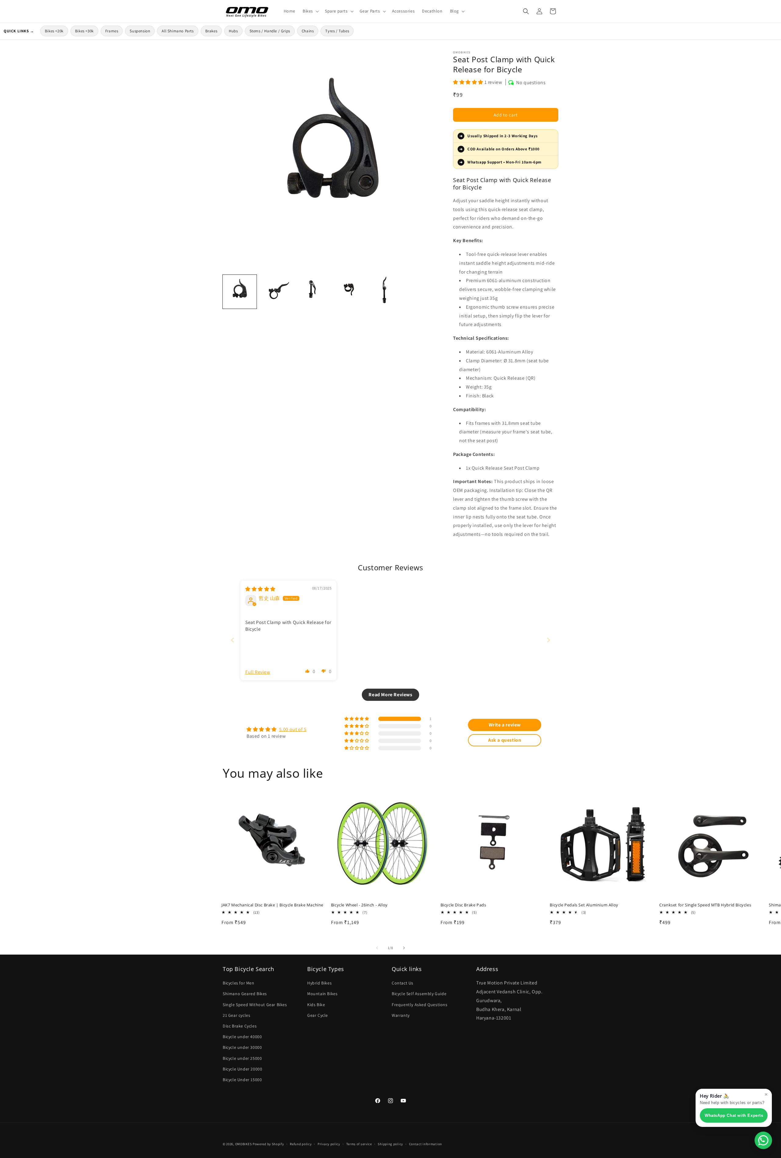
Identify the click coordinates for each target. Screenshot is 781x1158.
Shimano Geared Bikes (245, 993)
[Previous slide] (232, 640)
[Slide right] (404, 948)
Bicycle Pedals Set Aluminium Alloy (584, 905)
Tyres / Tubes (337, 31)
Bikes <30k (84, 31)
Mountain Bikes (322, 993)
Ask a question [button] (504, 740)
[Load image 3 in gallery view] (313, 292)
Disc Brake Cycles (240, 1026)
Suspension (140, 31)
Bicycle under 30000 (242, 1047)
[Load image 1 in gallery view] (240, 292)
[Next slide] (548, 640)
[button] (310, 11)
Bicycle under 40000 (242, 1036)
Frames (111, 31)
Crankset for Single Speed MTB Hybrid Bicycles (705, 905)
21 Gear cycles (236, 1015)
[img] (260, 589)
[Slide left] (377, 948)
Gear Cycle (317, 1015)
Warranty (401, 1015)
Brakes (211, 31)
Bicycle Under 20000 (242, 1069)
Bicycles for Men (238, 983)
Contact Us (402, 983)
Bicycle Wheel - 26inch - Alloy (359, 905)
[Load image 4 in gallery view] (350, 292)
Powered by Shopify (268, 1144)
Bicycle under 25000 (242, 1058)
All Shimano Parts (177, 31)
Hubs (233, 31)
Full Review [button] (257, 672)
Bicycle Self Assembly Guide (419, 993)
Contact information (425, 1144)
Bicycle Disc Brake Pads (463, 905)
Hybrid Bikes (319, 983)
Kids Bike (316, 1004)
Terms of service (359, 1144)
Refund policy (300, 1144)
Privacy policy (329, 1144)
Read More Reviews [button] (390, 694)
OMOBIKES (243, 1144)
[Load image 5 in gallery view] (387, 292)
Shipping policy (390, 1144)
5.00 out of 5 (293, 729)
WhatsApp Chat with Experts (734, 1115)
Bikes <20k (54, 31)
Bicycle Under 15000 (242, 1079)
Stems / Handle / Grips (270, 31)
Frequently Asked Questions (420, 1004)
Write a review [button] (505, 725)
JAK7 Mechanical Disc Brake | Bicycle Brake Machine (272, 905)
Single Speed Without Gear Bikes (255, 1004)
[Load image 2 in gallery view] (276, 292)
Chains (308, 31)
